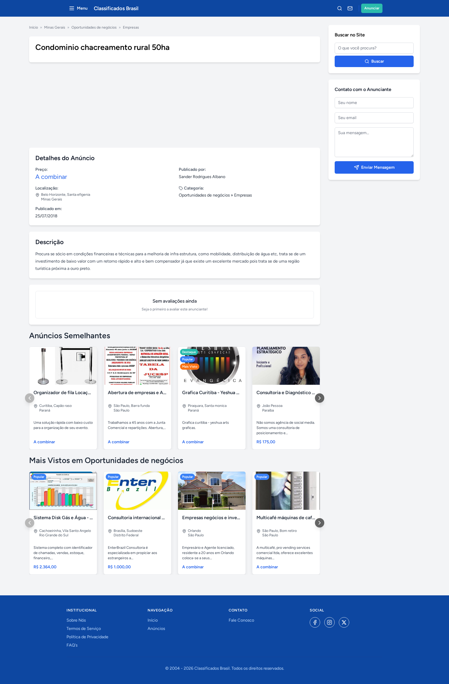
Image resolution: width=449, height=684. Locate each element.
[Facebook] (315, 622)
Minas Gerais (54, 27)
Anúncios (156, 628)
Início (33, 27)
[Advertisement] (174, 105)
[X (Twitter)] (344, 622)
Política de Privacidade (87, 636)
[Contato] (350, 8)
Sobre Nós (76, 620)
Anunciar (371, 8)
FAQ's (72, 645)
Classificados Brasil (116, 8)
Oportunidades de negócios (94, 27)
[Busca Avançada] (339, 8)
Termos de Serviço (84, 628)
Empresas (131, 27)
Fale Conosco (241, 620)
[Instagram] (329, 622)
